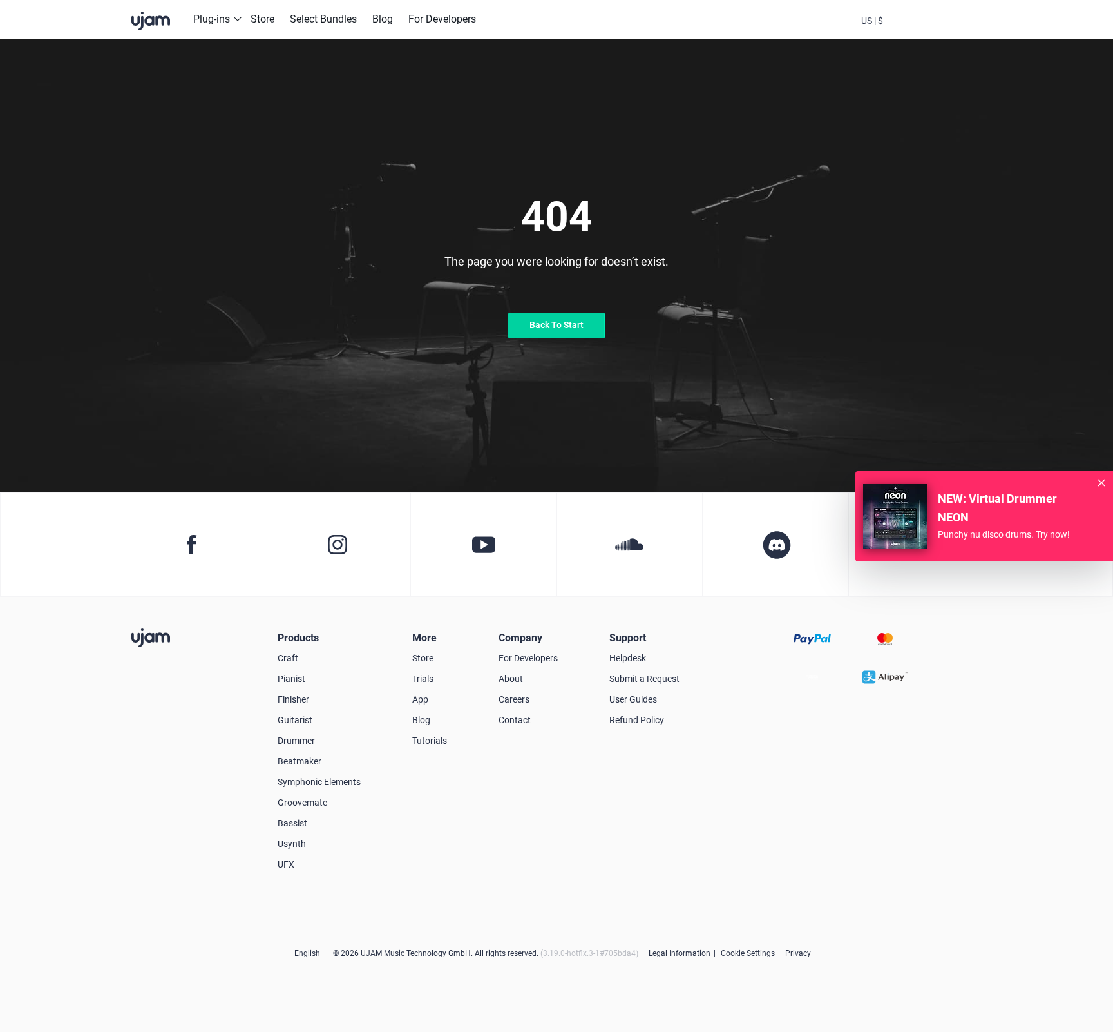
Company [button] (520, 638)
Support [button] (627, 638)
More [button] (424, 638)
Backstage (907, 31)
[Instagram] (338, 544)
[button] (872, 19)
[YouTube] (483, 544)
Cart (942, 31)
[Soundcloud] (629, 544)
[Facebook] (192, 544)
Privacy (798, 953)
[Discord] (775, 544)
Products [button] (298, 638)
